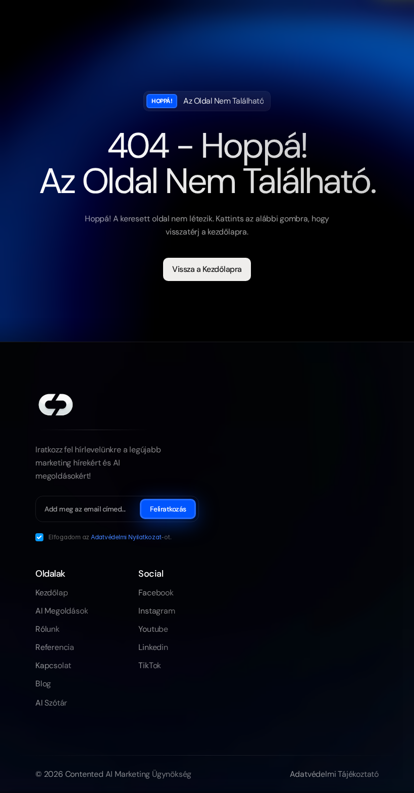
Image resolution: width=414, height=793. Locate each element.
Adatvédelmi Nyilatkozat (126, 537)
